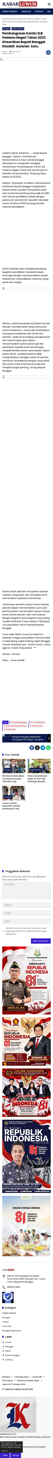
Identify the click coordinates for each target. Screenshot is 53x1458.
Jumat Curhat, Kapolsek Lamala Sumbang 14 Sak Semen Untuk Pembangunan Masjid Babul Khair (13, 806)
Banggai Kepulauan (11, 1330)
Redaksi (6, 1376)
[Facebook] (31, 747)
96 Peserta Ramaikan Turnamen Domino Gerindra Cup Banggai (13, 779)
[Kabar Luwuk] (20, 4)
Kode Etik (37, 1376)
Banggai (6, 29)
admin (4, 51)
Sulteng (9, 1359)
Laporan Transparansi (13, 1384)
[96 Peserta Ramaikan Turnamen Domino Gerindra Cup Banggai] (13, 766)
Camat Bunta (39, 722)
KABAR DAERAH (17, 29)
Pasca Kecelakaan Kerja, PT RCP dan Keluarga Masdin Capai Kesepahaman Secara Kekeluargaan (39, 779)
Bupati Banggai (20, 722)
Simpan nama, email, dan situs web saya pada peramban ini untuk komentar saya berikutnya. (26, 931)
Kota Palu (6, 1326)
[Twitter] (37, 747)
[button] (49, 4)
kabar (8, 1351)
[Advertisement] (26, 122)
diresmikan (37, 726)
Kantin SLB (10, 729)
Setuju (16, 1455)
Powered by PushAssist (34, 1446)
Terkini (5, 1321)
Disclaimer (7, 1380)
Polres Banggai (12, 1355)
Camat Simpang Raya (16, 726)
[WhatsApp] (48, 747)
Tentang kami (21, 1376)
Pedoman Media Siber (28, 1380)
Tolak (4, 1455)
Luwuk (8, 1342)
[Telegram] (42, 747)
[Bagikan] (48, 52)
